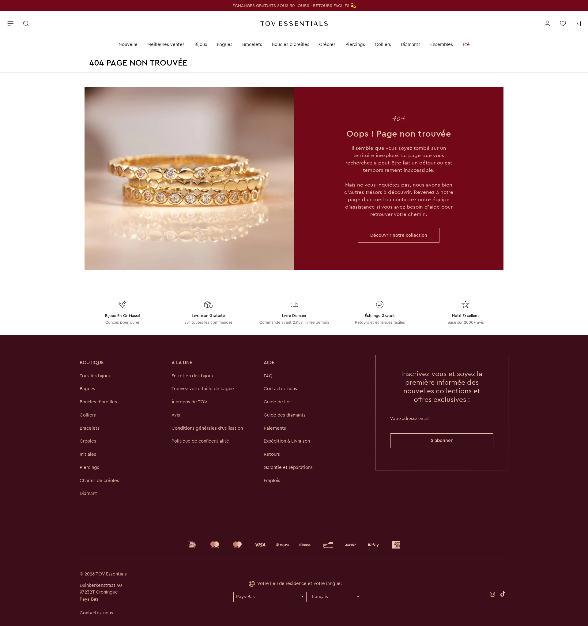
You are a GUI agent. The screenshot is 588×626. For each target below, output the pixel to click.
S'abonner (442, 440)
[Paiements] (294, 545)
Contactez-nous (96, 612)
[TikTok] (502, 593)
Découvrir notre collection (398, 235)
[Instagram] (492, 594)
